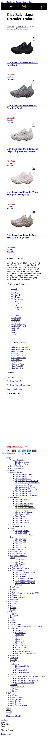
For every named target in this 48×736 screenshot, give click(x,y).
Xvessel (13, 589)
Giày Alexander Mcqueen (19, 568)
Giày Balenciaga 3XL (23, 479)
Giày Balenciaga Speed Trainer (26, 481)
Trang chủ (10, 27)
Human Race (20, 526)
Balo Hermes (16, 322)
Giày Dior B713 (21, 547)
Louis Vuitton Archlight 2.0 (25, 583)
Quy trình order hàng (14, 389)
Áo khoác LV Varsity (19, 326)
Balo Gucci (15, 320)
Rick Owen (14, 587)
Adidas (12, 524)
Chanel (12, 610)
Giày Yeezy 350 (17, 366)
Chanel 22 (18, 639)
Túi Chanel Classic (22, 462)
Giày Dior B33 (20, 545)
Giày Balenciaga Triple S (20, 347)
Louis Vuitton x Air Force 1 (25, 579)
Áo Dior (14, 330)
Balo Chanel (16, 318)
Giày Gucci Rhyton (18, 356)
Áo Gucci (15, 328)
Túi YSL (14, 305)
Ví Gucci (13, 660)
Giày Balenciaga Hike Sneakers (26, 495)
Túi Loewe (14, 691)
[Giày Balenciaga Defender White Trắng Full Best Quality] (21, 188)
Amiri (12, 591)
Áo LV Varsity (15, 699)
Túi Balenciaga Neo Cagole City (27, 681)
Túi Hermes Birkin (22, 666)
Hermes (13, 604)
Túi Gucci (15, 291)
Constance (19, 668)
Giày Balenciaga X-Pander (25, 487)
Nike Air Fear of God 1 (18, 554)
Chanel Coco (20, 643)
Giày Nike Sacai (16, 551)
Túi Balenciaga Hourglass (24, 683)
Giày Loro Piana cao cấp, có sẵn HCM (24, 593)
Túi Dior (14, 293)
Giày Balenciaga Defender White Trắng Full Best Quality (22, 193)
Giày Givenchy (16, 595)
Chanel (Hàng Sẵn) (17, 460)
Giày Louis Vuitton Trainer (25, 572)
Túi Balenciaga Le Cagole (24, 678)
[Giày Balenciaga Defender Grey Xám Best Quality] (21, 101)
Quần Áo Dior (15, 703)
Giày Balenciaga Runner (24, 485)
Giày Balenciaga (22, 27)
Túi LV (14, 289)
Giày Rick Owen (17, 368)
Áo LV (14, 332)
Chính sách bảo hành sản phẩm (18, 385)
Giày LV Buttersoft (22, 574)
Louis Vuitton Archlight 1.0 (25, 581)
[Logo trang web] (24, 10)
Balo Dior (15, 316)
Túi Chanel (15, 295)
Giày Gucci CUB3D (22, 520)
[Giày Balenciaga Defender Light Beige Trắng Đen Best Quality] (21, 144)
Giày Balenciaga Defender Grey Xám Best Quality (22, 106)
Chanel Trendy (20, 645)
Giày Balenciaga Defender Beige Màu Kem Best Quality (22, 236)
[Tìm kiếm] (16, 6)
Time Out (18, 585)
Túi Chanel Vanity (21, 647)
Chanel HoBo (20, 649)
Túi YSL (13, 674)
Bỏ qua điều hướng (8, 2)
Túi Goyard (15, 301)
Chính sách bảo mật (14, 381)
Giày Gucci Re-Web (22, 522)
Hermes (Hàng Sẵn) (17, 468)
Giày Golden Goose (18, 358)
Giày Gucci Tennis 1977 (24, 506)
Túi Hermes (15, 297)
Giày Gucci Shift (21, 518)
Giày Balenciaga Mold (23, 491)
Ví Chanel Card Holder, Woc (25, 653)
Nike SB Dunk (15, 566)
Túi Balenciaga (17, 299)
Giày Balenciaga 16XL (23, 493)
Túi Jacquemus (16, 307)
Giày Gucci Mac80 (22, 514)
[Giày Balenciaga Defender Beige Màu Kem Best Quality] (21, 231)
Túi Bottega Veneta (17, 687)
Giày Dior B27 (16, 362)
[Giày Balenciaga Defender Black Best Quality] (21, 58)
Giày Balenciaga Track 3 (20, 349)
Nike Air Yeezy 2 (16, 549)
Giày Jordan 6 (20, 564)
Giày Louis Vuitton (17, 570)
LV (11, 606)
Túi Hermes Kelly (21, 670)
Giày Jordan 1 (16, 360)
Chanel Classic (20, 631)
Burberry (13, 608)
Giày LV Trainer (17, 351)
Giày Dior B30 (20, 543)
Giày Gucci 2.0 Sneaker (24, 504)
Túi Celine (15, 303)
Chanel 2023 (19, 641)
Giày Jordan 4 (20, 562)
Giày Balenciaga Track (23, 477)
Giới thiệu (10, 377)
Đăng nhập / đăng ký (13, 716)
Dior (12, 537)
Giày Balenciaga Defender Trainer (27, 483)
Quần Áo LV (15, 701)
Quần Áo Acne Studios (18, 706)
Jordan (12, 558)
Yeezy (12, 529)
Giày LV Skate (20, 576)
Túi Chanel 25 (20, 633)
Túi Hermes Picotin (22, 672)
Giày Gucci (14, 497)
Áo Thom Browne (18, 324)
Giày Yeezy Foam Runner (24, 535)
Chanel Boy (19, 635)
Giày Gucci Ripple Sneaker (25, 508)
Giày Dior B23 (20, 539)
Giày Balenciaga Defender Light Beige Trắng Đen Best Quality (22, 150)
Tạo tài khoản (6, 734)
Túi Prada (15, 310)
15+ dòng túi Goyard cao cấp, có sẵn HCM (26, 626)
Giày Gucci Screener (22, 510)
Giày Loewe (14, 599)
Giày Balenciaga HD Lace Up (26, 489)
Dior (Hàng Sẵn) (16, 466)
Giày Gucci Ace (17, 353)
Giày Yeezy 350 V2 (22, 531)
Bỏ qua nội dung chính (24, 2)
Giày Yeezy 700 (21, 533)
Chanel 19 (18, 637)
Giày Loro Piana (17, 364)
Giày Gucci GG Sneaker (24, 512)
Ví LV (13, 334)
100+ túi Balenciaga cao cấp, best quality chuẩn (27, 676)
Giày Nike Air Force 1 (18, 556)
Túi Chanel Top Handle (23, 651)
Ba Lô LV (14, 616)
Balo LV (14, 313)
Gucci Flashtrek (21, 516)
